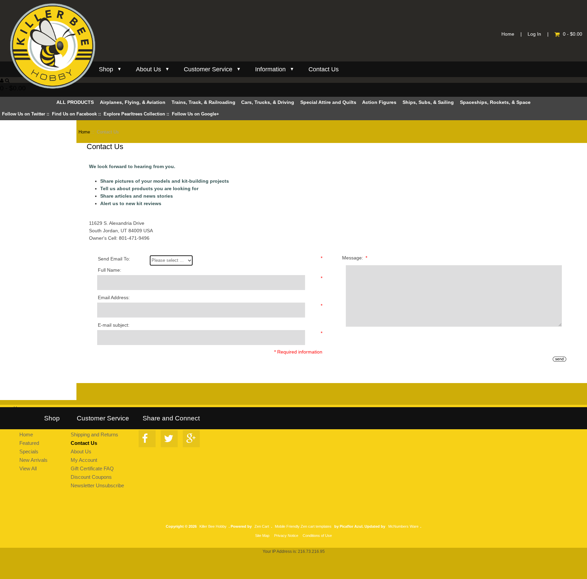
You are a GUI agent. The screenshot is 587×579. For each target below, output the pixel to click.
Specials (28, 451)
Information (270, 69)
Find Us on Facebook (74, 113)
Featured (29, 443)
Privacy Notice (286, 535)
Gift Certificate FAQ (92, 468)
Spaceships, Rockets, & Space (495, 102)
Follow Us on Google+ (195, 113)
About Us (148, 69)
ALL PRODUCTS (75, 102)
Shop (106, 69)
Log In (534, 34)
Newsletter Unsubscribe (97, 485)
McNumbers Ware (403, 526)
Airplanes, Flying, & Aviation (132, 102)
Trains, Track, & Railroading (203, 102)
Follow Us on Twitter (23, 113)
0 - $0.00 (572, 34)
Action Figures (379, 102)
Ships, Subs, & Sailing (428, 102)
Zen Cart (261, 526)
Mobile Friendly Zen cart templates (303, 526)
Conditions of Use (317, 535)
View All (28, 468)
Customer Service (208, 69)
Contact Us (323, 69)
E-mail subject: (113, 325)
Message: (354, 257)
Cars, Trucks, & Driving (268, 102)
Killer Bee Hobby (213, 526)
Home (507, 34)
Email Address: (114, 297)
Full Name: (109, 270)
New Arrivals (33, 460)
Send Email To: (114, 258)
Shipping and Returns (94, 434)
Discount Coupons (91, 477)
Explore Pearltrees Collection (134, 113)
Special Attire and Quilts (328, 102)
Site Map (262, 535)
